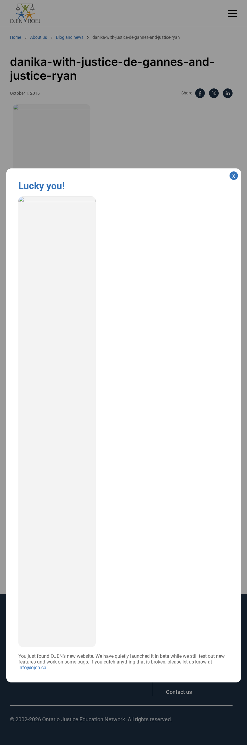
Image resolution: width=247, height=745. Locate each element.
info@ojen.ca (32, 667)
